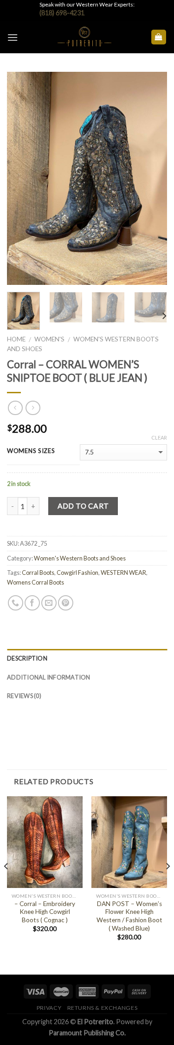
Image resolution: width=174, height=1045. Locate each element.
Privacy (49, 1007)
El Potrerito (95, 1022)
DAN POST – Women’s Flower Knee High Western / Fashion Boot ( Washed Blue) (129, 916)
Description (27, 658)
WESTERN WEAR (123, 572)
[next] (152, 178)
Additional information (48, 677)
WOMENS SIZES (31, 451)
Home (16, 339)
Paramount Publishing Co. (87, 1033)
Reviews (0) (24, 695)
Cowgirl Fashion (77, 572)
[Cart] (159, 37)
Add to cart (83, 506)
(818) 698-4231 (61, 13)
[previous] (21, 178)
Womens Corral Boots (35, 582)
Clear (159, 437)
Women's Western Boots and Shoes (80, 558)
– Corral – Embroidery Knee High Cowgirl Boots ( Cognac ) (44, 912)
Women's (49, 339)
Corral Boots (38, 572)
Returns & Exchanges (102, 1007)
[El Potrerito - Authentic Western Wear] (84, 37)
